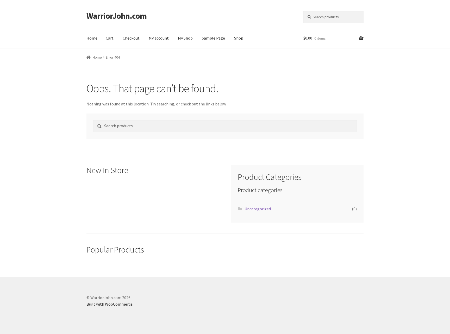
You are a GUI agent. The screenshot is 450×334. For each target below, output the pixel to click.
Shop (238, 38)
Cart (110, 38)
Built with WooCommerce (109, 304)
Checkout (131, 38)
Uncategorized (258, 208)
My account (159, 38)
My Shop (185, 38)
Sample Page (213, 38)
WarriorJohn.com (116, 16)
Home (91, 38)
